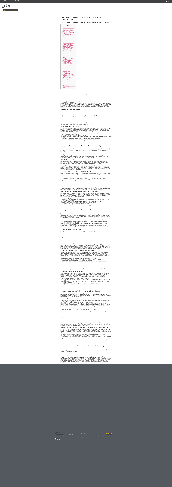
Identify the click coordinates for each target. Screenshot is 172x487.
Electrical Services (149, 8)
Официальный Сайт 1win (67, 73)
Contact (169, 8)
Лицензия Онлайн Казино (67, 53)
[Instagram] (168, 1)
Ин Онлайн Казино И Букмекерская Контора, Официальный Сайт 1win (67, 81)
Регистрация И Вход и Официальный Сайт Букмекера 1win (68, 56)
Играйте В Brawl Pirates (67, 31)
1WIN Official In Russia (19, 14)
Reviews (165, 8)
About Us (142, 8)
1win (88, 124)
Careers (156, 8)
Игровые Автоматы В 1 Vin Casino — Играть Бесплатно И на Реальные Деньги (69, 51)
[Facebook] (166, 1)
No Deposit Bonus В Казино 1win (68, 28)
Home (138, 8)
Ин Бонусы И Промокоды (67, 60)
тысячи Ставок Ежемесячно (68, 42)
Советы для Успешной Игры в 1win (69, 79)
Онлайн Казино (65, 72)
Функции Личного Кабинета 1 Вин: (69, 38)
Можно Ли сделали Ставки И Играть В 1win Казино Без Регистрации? (68, 48)
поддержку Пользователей (68, 27)
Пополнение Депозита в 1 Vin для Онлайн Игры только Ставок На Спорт (69, 75)
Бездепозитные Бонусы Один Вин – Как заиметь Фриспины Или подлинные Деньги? (69, 70)
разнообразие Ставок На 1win (68, 67)
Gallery (160, 8)
